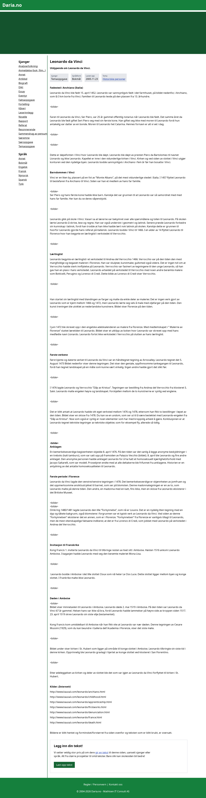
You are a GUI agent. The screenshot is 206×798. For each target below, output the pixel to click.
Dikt (21, 87)
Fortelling (24, 104)
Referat (23, 125)
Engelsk (23, 167)
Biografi (23, 83)
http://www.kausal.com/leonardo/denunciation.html (80, 712)
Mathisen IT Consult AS (116, 791)
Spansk (23, 179)
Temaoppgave (27, 146)
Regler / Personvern (95, 784)
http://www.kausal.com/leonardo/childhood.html (78, 697)
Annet (22, 74)
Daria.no (12, 5)
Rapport (23, 121)
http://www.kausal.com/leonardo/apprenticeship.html (81, 702)
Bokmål (23, 162)
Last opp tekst (64, 765)
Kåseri (22, 108)
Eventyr (23, 95)
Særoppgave (26, 142)
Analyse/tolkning (28, 66)
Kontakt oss (115, 784)
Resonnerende (27, 129)
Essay (22, 91)
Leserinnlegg (26, 112)
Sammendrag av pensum (33, 133)
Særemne (24, 138)
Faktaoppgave (27, 100)
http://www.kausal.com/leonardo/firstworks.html (78, 707)
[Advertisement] (103, 33)
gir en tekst (101, 752)
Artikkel (23, 78)
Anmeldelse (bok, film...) (32, 70)
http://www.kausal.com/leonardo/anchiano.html (77, 691)
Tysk (21, 184)
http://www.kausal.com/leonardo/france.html (76, 717)
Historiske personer (114, 79)
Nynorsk (23, 175)
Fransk (22, 171)
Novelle (23, 116)
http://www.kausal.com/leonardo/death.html (75, 722)
